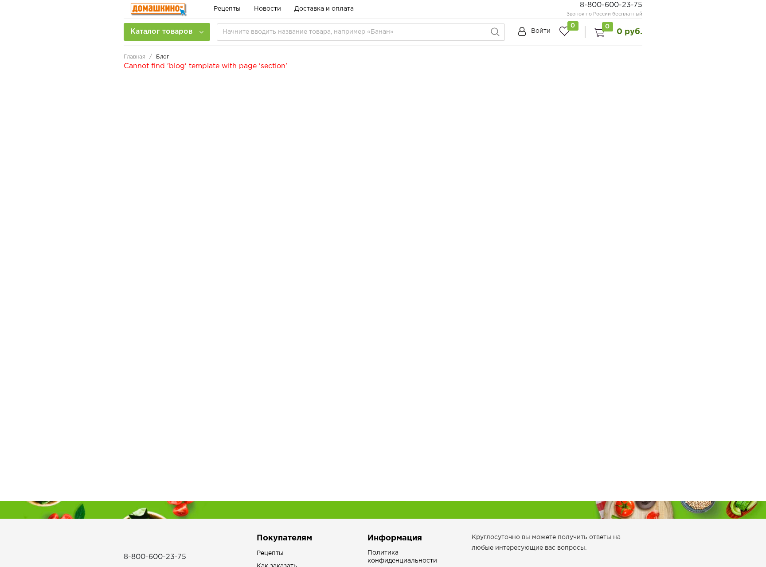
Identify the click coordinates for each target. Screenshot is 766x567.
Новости (267, 9)
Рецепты (227, 9)
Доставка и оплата (324, 9)
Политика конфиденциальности (402, 556)
